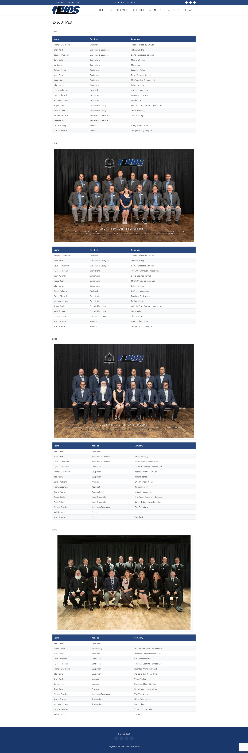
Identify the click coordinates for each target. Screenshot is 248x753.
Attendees (155, 10)
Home (101, 10)
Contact (188, 10)
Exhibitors (138, 10)
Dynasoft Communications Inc (129, 747)
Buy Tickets (172, 10)
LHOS (122, 733)
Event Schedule (118, 10)
